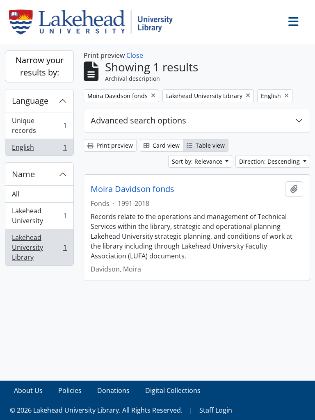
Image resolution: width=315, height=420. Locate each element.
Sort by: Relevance (198, 161)
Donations (113, 390)
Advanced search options (138, 120)
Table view (209, 145)
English (39, 149)
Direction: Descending (270, 161)
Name (23, 174)
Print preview (114, 145)
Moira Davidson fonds (132, 189)
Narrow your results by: (40, 66)
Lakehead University (39, 215)
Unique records (39, 125)
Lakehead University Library (39, 247)
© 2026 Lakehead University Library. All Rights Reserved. (96, 410)
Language (30, 100)
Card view (165, 145)
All (15, 194)
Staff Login (215, 410)
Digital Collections (173, 390)
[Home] (94, 22)
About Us (28, 390)
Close (134, 55)
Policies (70, 390)
